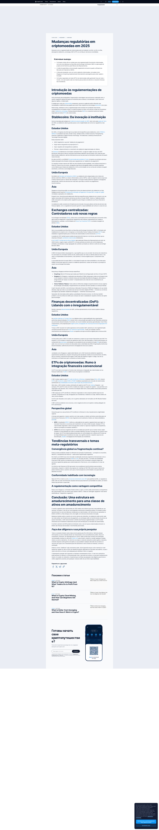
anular (71, 331)
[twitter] (56, 566)
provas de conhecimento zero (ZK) (78, 479)
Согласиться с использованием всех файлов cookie (146, 821)
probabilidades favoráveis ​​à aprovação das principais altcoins (76, 382)
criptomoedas (68, 103)
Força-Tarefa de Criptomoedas (76, 329)
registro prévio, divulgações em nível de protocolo (84, 323)
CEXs (68, 217)
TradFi (65, 371)
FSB (72, 458)
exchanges (65, 111)
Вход (109, 1)
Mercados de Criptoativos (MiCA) (68, 176)
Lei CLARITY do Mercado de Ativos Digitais (64, 240)
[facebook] (53, 566)
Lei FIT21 (98, 233)
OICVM (54, 419)
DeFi (84, 111)
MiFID (67, 418)
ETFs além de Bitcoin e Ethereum (76, 379)
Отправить (76, 651)
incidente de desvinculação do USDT (79, 121)
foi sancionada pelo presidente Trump (78, 159)
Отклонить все (146, 825)
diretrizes (55, 151)
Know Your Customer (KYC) (83, 221)
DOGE (68, 381)
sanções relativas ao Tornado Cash (62, 318)
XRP (99, 379)
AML (58, 223)
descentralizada (65, 309)
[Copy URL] (63, 566)
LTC (53, 381)
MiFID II (67, 422)
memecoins (61, 381)
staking (93, 385)
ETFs (64, 113)
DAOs (68, 320)
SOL (96, 379)
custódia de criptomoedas (69, 238)
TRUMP (74, 381)
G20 (77, 458)
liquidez (64, 436)
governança (63, 342)
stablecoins (58, 111)
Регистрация (115, 1)
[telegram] (60, 566)
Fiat (98, 342)
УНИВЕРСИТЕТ (43, 4)
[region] (146, 816)
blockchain (98, 105)
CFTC (100, 232)
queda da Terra (102, 121)
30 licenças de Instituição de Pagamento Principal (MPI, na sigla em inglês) (84, 192)
